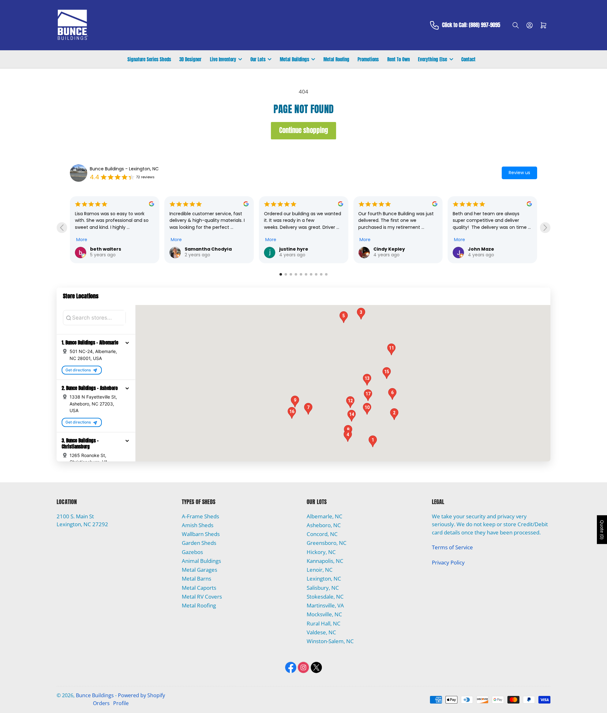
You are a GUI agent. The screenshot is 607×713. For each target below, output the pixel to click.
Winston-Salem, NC (330, 641)
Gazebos (192, 552)
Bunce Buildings (95, 695)
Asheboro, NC (324, 525)
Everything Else (432, 59)
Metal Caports (199, 587)
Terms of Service (452, 547)
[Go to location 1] (280, 274)
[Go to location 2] (286, 274)
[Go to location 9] (321, 274)
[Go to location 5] (301, 274)
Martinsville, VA (325, 605)
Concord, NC (322, 534)
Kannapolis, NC (325, 560)
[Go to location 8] (316, 274)
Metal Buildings (294, 59)
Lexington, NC (324, 578)
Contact (468, 59)
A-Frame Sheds (200, 516)
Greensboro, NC (326, 542)
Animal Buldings (201, 560)
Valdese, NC (321, 632)
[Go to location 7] (311, 274)
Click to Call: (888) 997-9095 (471, 25)
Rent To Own (398, 59)
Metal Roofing (336, 59)
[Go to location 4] (296, 274)
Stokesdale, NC (325, 596)
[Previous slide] (62, 227)
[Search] (516, 25)
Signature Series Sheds (149, 59)
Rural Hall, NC (323, 623)
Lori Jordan (481, 249)
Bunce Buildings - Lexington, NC (124, 169)
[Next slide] (545, 227)
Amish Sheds (197, 525)
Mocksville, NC (324, 614)
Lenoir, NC (320, 569)
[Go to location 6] (306, 274)
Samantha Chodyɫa (113, 249)
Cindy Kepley (295, 249)
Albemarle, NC (324, 516)
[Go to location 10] (326, 274)
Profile (121, 703)
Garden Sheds (199, 542)
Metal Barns (196, 578)
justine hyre (199, 249)
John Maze (386, 249)
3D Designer (190, 59)
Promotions (368, 59)
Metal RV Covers (202, 596)
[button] (127, 342)
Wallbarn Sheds (201, 534)
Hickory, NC (321, 552)
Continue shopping (303, 130)
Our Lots (258, 59)
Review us (519, 172)
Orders (101, 703)
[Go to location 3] (291, 274)
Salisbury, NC (323, 587)
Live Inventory (223, 59)
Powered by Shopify (141, 695)
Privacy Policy (448, 562)
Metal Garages (199, 569)
